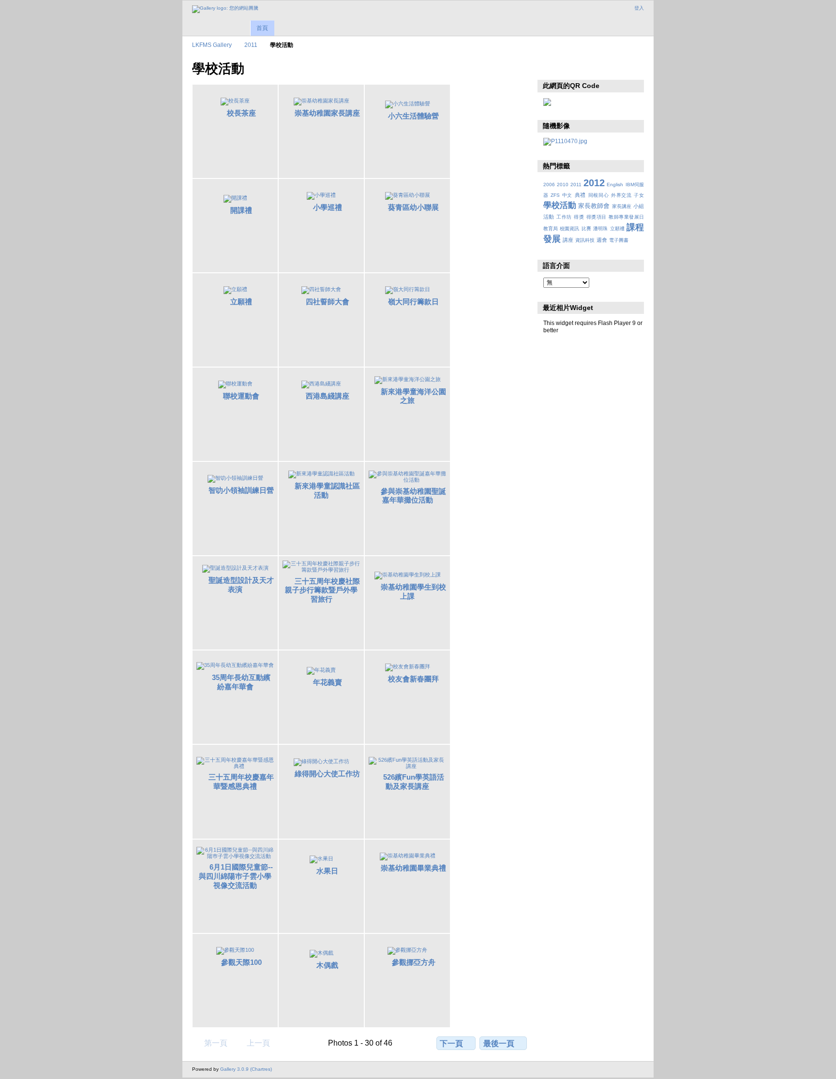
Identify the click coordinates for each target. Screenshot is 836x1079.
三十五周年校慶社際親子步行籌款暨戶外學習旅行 (322, 590)
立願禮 (241, 301)
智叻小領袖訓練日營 (241, 490)
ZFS (555, 195)
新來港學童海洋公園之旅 (413, 396)
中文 (567, 195)
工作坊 (563, 217)
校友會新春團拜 (413, 679)
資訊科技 (585, 240)
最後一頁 (498, 1043)
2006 (549, 184)
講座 (568, 240)
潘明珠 (600, 228)
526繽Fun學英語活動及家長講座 (413, 781)
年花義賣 (327, 682)
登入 (639, 8)
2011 (250, 45)
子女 (639, 195)
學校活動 (559, 205)
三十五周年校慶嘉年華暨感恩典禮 (241, 781)
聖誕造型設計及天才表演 (241, 584)
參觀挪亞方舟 (413, 962)
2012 (594, 182)
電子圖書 (618, 240)
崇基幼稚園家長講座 (327, 113)
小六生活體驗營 (413, 116)
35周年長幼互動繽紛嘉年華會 (241, 682)
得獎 (579, 217)
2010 (562, 184)
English (615, 184)
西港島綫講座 (327, 396)
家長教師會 (594, 206)
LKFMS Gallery (212, 45)
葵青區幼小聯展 (413, 207)
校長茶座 (241, 113)
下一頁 (451, 1043)
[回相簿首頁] (225, 9)
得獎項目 (596, 217)
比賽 (586, 228)
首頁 (262, 28)
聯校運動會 (241, 396)
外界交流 (621, 195)
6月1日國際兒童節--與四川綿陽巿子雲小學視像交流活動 (236, 876)
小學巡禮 (327, 207)
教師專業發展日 (626, 217)
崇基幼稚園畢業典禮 (413, 868)
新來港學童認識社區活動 (327, 490)
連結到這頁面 (569, 67)
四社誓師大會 (327, 301)
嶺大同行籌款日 (413, 301)
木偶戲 (327, 965)
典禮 (580, 195)
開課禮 (241, 210)
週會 (602, 240)
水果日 (327, 871)
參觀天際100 (241, 962)
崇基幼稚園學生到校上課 (413, 591)
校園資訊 (569, 228)
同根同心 (598, 195)
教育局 (550, 228)
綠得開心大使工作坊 (327, 773)
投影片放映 (548, 67)
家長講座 (621, 206)
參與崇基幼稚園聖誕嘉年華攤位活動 (413, 495)
